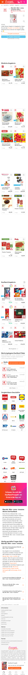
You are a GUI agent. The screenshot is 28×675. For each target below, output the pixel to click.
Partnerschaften (4, 644)
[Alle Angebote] (24, 282)
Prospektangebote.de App (7, 617)
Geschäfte (6, 5)
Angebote (17, 5)
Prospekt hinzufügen (6, 620)
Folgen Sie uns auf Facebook (7, 630)
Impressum (3, 622)
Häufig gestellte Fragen (6, 610)
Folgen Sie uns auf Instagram (7, 632)
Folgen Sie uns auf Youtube (7, 634)
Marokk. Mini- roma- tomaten (10, 556)
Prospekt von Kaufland (13, 28)
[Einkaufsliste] (21, 2)
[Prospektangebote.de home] (9, 1)
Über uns (3, 618)
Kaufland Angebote (8, 282)
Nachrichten (4, 624)
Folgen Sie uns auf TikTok (7, 635)
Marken (3, 615)
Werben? (3, 611)
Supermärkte (13, 563)
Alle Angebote (4, 613)
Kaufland (12, 5)
